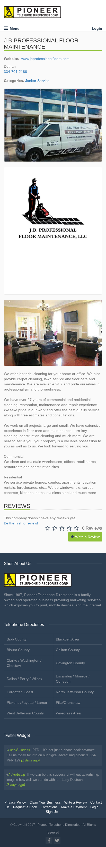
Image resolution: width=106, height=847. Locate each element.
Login (97, 28)
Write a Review (87, 537)
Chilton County (68, 650)
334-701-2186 (15, 72)
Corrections (49, 807)
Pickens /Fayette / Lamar (27, 702)
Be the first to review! (21, 523)
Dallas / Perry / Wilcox (24, 679)
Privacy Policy (15, 802)
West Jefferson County (25, 713)
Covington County (70, 663)
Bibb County (16, 639)
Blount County (18, 650)
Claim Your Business (45, 802)
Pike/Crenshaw (68, 702)
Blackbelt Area (67, 639)
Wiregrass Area (68, 713)
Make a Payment (74, 807)
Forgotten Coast (20, 692)
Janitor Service (37, 81)
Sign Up (52, 812)
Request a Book (25, 807)
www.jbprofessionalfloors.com (45, 59)
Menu (14, 28)
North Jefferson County (75, 692)
